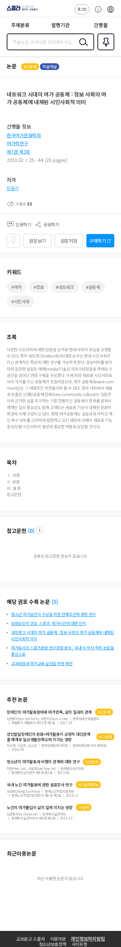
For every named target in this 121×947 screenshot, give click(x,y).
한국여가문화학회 (24, 135)
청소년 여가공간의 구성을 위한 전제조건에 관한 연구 (53, 614)
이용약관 (58, 939)
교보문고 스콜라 (30, 939)
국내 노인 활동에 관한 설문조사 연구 (40, 784)
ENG (110, 12)
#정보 (39, 287)
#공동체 (93, 287)
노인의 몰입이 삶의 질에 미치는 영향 (40, 807)
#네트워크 (65, 287)
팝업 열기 (39, 530)
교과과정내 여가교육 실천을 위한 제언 (41, 663)
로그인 (82, 8)
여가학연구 (17, 143)
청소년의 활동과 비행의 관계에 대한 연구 (43, 761)
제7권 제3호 (18, 151)
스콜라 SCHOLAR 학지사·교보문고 (21, 10)
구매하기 (97, 240)
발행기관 (60, 24)
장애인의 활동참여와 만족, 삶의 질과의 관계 (49, 712)
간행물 (101, 24)
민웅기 (12, 188)
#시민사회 (20, 301)
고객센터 (96, 12)
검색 (82, 47)
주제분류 (20, 24)
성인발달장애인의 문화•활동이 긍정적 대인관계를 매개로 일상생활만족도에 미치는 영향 (48, 736)
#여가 (16, 287)
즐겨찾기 (104, 49)
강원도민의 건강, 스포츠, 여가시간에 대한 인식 (48, 623)
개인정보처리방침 (88, 938)
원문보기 (37, 240)
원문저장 (69, 240)
